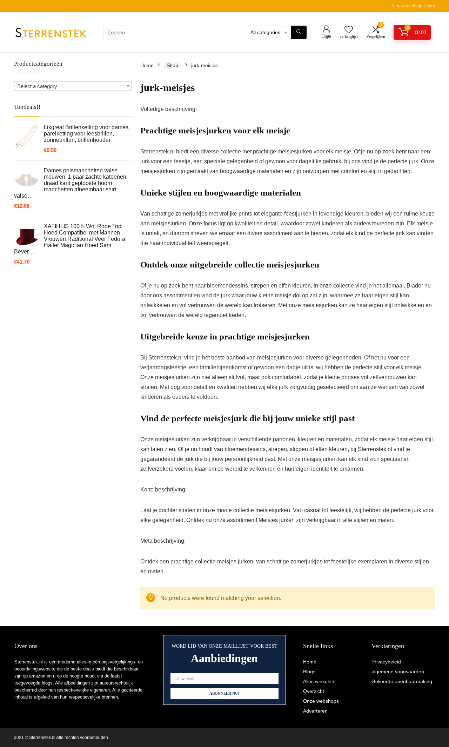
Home (147, 65)
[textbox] (73, 86)
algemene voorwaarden (397, 671)
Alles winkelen (318, 681)
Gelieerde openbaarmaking (401, 681)
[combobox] (73, 86)
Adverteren (315, 711)
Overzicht (313, 691)
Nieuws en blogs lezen (413, 6)
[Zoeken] (299, 32)
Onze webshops (321, 701)
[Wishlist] (348, 30)
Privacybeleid (386, 662)
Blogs (309, 671)
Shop (172, 65)
